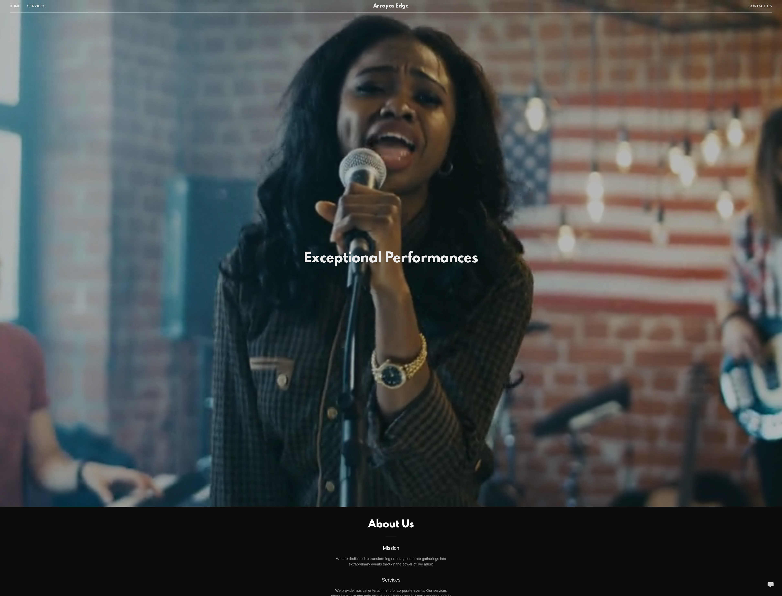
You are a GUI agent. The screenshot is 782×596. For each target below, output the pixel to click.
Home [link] (15, 6)
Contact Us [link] (760, 6)
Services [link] (36, 6)
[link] (391, 6)
